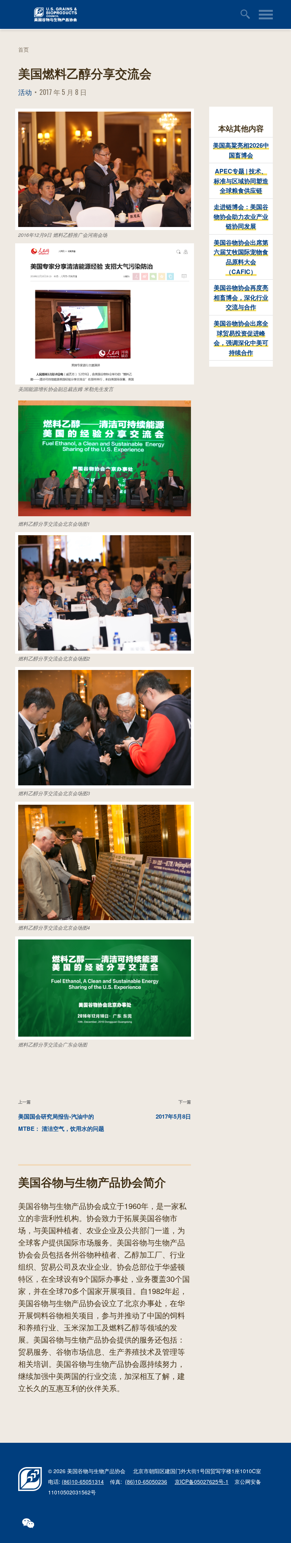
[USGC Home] (123, 14)
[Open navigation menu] (266, 14)
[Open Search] (247, 14)
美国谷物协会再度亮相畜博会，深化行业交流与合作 (241, 297)
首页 (23, 49)
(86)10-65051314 (83, 1481)
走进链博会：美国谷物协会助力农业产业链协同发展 (241, 216)
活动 (25, 92)
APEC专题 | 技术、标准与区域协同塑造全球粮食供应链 (241, 181)
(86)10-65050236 (146, 1481)
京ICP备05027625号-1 (201, 1481)
